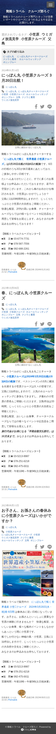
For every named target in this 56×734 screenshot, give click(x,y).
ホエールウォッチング (30, 59)
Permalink (12, 272)
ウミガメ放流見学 (10, 100)
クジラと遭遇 (9, 59)
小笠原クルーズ (33, 39)
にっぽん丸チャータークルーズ (32, 56)
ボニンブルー (9, 62)
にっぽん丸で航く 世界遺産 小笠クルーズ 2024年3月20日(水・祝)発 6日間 (28, 607)
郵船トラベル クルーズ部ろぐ (28, 11)
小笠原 (34, 34)
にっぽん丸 (8, 56)
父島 (18, 97)
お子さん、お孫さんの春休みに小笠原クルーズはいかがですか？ (26, 515)
